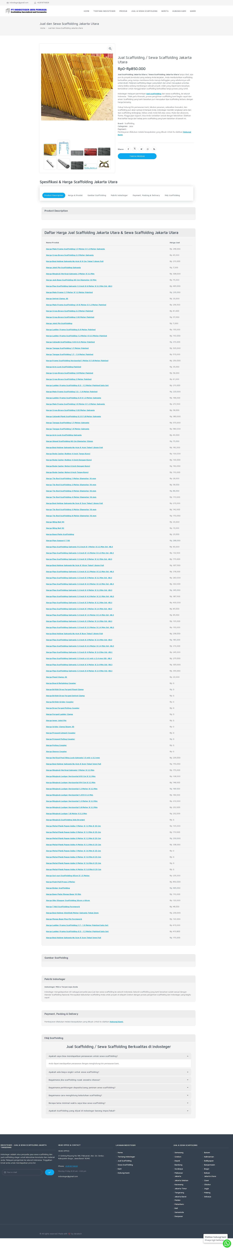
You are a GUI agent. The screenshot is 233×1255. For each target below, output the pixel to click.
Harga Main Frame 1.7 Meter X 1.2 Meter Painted (69, 292)
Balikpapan (209, 1160)
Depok (177, 1160)
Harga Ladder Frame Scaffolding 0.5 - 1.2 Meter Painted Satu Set (77, 385)
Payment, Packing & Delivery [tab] (146, 195)
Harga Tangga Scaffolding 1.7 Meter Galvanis (67, 422)
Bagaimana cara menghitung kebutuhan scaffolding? (75, 1095)
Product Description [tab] (53, 195)
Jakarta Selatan (181, 1180)
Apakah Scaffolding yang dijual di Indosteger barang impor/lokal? (82, 1110)
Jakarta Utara (210, 1176)
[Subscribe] (49, 1172)
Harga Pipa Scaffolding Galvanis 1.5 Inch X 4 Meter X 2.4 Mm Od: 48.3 (79, 652)
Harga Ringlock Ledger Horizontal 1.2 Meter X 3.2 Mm (71, 788)
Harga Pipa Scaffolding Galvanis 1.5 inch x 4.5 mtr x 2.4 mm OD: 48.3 (79, 658)
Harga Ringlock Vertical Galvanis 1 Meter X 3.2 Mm (70, 770)
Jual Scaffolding (124, 1160)
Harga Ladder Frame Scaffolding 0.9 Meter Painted (70, 329)
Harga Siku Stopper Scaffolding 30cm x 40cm (68, 900)
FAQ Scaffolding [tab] (172, 195)
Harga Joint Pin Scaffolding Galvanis (63, 267)
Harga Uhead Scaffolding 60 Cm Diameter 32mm (69, 441)
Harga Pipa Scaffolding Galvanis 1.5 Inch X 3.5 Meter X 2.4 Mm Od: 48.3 (80, 646)
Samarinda (179, 1212)
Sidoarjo (207, 1196)
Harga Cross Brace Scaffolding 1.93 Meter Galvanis (70, 410)
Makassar (179, 1173)
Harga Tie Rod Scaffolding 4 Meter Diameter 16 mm (71, 497)
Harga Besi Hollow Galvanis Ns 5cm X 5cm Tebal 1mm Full (73, 937)
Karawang (179, 1184)
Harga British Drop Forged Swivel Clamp (65, 695)
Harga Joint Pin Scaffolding (59, 323)
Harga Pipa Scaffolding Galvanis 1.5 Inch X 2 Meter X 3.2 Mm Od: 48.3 (79, 559)
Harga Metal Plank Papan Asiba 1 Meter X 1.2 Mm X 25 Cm (73, 826)
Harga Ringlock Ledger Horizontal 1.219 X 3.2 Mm (69, 795)
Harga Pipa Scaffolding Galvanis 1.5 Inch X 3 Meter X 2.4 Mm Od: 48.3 (79, 640)
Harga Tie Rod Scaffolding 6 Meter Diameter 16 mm (71, 515)
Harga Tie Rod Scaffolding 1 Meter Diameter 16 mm (71, 478)
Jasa (131, 126)
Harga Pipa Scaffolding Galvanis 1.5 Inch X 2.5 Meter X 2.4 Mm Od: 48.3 (80, 627)
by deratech (76, 1233)
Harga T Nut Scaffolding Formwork (63, 906)
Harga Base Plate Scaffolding (60, 534)
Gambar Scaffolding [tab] (97, 195)
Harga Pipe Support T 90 (58, 540)
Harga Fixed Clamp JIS (56, 677)
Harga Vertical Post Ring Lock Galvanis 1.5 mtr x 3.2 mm (73, 757)
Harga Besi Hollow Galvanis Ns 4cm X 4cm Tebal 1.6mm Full (74, 447)
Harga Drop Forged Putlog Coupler (62, 708)
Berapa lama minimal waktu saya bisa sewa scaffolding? (77, 1103)
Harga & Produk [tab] (75, 195)
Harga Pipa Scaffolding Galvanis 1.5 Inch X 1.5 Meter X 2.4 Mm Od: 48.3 (80, 615)
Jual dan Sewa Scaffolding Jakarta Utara (65, 28)
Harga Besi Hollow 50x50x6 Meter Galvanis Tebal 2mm (72, 913)
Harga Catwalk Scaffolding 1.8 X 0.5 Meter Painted (70, 342)
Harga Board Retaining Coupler (61, 683)
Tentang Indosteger (126, 1156)
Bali (176, 1208)
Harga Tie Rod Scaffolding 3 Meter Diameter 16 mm (71, 491)
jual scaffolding (153, 93)
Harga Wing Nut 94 (55, 522)
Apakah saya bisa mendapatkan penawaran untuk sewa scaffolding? (83, 1056)
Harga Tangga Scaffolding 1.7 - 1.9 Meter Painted (69, 354)
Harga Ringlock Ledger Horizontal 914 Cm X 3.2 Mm (70, 782)
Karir (120, 1169)
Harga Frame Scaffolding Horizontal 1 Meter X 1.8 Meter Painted (77, 360)
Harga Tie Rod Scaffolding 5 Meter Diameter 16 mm (71, 509)
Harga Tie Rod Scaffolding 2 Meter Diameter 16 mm (71, 484)
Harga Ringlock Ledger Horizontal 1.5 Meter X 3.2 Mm (71, 801)
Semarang (179, 1152)
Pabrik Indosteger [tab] (119, 195)
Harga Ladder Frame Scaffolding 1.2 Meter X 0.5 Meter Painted (76, 336)
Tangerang (179, 1192)
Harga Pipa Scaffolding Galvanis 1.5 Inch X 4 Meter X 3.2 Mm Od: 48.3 (79, 590)
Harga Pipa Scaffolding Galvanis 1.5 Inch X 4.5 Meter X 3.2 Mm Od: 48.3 (80, 596)
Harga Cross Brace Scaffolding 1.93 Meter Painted (70, 317)
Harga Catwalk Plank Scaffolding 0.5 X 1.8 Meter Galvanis (73, 416)
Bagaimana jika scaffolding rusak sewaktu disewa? (74, 1080)
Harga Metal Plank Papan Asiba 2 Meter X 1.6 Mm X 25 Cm (73, 857)
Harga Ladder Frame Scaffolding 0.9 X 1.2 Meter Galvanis (73, 398)
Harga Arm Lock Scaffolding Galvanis (64, 435)
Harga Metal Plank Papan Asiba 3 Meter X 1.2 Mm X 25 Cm (73, 838)
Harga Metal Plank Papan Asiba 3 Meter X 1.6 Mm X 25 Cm (73, 863)
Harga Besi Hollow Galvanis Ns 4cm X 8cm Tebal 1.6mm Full (74, 633)
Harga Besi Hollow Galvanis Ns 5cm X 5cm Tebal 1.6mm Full (74, 503)
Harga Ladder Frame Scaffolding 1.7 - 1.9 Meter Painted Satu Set (77, 925)
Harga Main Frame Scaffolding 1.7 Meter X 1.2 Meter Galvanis (75, 249)
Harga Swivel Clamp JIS (57, 298)
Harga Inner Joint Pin (56, 720)
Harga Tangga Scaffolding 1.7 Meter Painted (67, 348)
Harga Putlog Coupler (56, 745)
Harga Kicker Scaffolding (58, 888)
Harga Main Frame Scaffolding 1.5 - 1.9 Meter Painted (71, 391)
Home (42, 28)
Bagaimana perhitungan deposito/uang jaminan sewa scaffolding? (82, 1087)
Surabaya (179, 1169)
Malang (207, 1192)
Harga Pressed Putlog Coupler (60, 739)
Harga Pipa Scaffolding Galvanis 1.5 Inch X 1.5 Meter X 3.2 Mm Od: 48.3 (80, 553)
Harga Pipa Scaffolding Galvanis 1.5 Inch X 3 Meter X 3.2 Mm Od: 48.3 (79, 578)
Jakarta (178, 1176)
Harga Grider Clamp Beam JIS (60, 726)
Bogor (206, 1169)
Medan (177, 1200)
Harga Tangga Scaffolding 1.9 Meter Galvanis (67, 429)
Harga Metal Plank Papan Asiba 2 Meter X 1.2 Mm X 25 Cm (73, 832)
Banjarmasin (209, 1165)
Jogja (206, 1188)
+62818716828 (42, 2)
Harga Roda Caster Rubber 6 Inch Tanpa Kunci (68, 453)
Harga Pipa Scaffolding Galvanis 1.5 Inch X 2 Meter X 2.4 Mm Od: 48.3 (79, 621)
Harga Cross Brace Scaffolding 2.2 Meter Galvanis (70, 255)
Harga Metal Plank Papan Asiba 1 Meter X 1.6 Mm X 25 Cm (73, 851)
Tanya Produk (137, 156)
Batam (207, 1152)
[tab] (118, 1056)
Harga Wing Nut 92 (55, 528)
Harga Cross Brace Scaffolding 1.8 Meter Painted (69, 373)
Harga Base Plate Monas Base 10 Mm (63, 894)
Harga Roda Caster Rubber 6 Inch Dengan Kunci (69, 460)
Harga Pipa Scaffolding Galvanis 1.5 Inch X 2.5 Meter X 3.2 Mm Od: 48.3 (80, 571)
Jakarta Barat (180, 1196)
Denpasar (179, 1216)
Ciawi (206, 1180)
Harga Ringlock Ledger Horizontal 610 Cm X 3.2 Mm (70, 776)
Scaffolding (129, 123)
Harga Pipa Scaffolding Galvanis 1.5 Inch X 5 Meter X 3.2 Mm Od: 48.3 (79, 602)
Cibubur (207, 1184)
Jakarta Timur (181, 1188)
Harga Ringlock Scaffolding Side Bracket (65, 820)
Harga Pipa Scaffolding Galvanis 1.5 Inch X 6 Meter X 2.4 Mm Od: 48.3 (79, 671)
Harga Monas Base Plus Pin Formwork (64, 919)
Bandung (178, 1165)
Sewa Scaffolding (125, 1165)
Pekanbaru (179, 1204)
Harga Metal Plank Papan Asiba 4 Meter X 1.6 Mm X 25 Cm (73, 869)
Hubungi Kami (116, 1021)
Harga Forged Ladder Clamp (59, 714)
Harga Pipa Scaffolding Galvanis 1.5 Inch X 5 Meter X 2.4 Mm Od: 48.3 (79, 664)
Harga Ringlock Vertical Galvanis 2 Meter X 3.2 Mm (70, 273)
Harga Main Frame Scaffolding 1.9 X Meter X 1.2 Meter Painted (76, 304)
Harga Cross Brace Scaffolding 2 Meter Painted (68, 379)
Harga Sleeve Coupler (56, 751)
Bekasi (207, 1173)
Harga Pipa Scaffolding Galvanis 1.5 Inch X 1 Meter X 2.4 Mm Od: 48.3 (79, 609)
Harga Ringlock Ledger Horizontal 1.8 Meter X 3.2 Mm (71, 807)
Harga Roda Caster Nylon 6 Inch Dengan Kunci (68, 466)
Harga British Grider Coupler (60, 702)
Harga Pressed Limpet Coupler (61, 733)
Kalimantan (209, 1156)
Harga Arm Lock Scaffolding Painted (63, 367)
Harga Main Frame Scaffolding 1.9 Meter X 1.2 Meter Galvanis (75, 404)
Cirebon (178, 1156)
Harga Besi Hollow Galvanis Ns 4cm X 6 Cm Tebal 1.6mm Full (74, 261)
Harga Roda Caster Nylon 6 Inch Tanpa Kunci (67, 472)
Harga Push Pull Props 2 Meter (60, 882)
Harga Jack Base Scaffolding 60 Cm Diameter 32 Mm (71, 280)
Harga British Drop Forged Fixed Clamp (65, 689)
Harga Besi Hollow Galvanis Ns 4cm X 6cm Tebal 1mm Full (73, 764)
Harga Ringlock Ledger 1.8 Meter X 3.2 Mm (66, 813)
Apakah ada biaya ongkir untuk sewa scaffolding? (74, 1072)
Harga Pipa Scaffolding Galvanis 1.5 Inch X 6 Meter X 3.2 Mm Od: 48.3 (79, 286)
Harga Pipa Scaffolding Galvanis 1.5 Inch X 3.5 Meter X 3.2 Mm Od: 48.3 (80, 584)
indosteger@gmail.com (18, 2)
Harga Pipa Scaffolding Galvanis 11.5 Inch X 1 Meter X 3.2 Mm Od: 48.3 (79, 546)
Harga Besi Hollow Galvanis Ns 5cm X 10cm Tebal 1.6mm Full (75, 565)
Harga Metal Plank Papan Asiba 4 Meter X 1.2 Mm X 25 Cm (73, 844)
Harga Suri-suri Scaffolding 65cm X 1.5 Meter (68, 875)
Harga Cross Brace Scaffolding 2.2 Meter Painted (69, 311)
